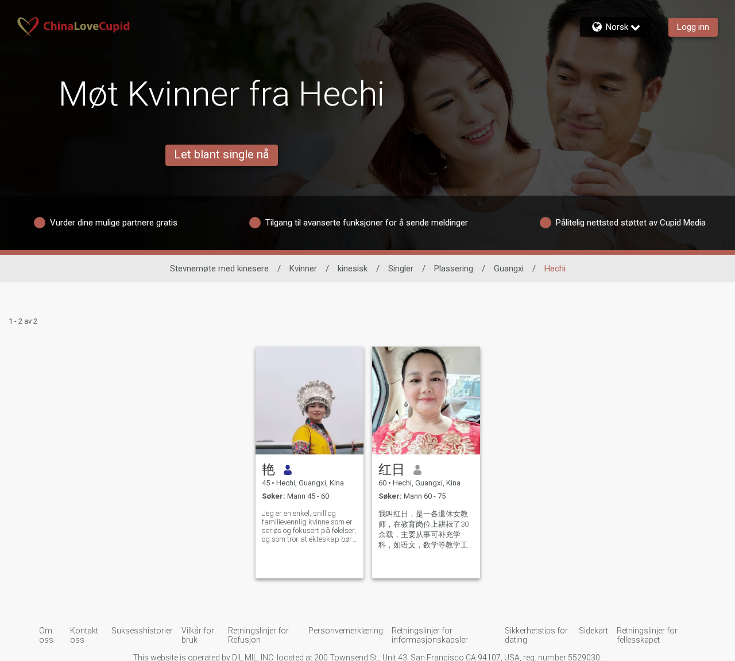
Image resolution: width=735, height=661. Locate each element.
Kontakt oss (84, 635)
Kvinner (303, 268)
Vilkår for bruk (197, 635)
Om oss (46, 635)
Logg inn (693, 27)
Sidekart (593, 630)
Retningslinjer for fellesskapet (647, 635)
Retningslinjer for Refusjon (258, 635)
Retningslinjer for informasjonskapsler (430, 635)
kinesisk (353, 268)
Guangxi (509, 268)
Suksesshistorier (142, 630)
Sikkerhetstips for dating (536, 635)
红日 (391, 469)
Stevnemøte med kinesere (219, 268)
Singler (400, 268)
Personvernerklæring (345, 630)
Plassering (453, 268)
